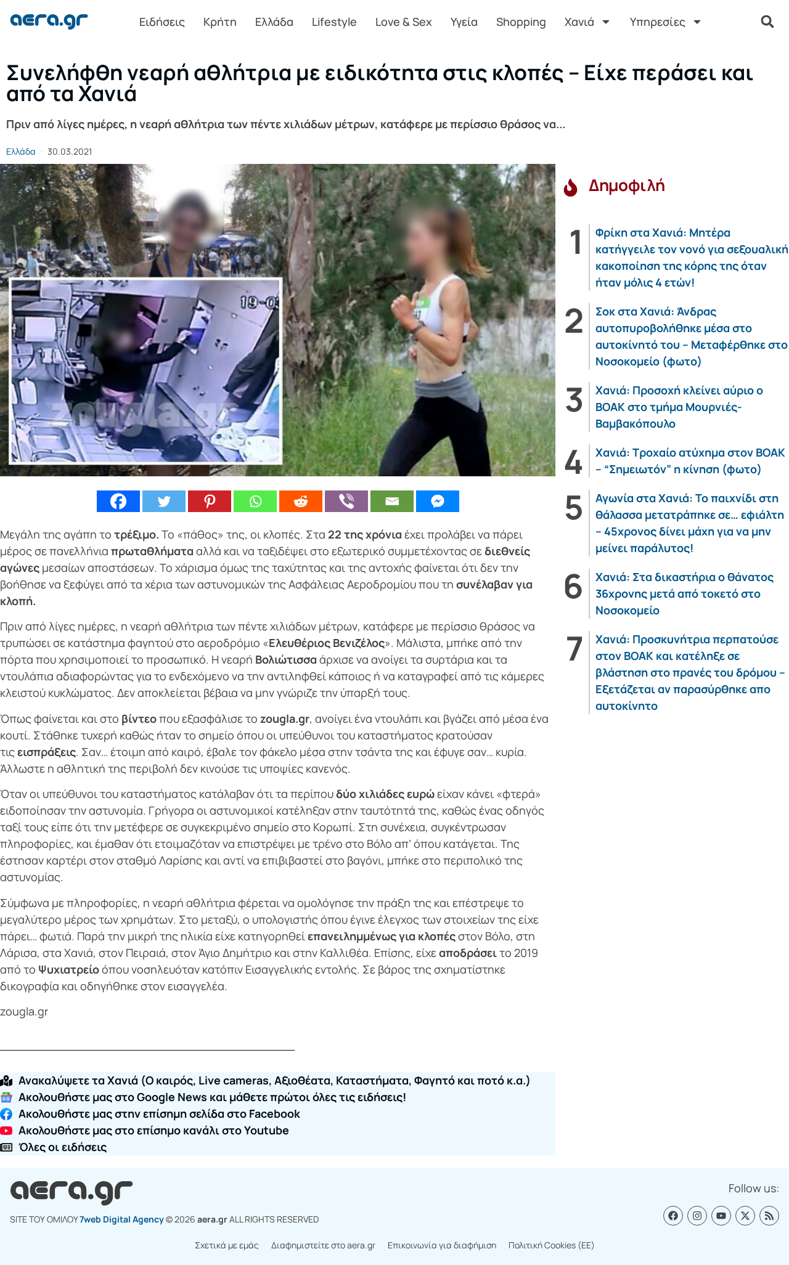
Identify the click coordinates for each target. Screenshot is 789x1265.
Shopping (521, 21)
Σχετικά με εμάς (227, 1245)
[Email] (392, 501)
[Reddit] (300, 501)
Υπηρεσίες (657, 21)
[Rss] (769, 1216)
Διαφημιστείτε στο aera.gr (323, 1245)
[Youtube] (721, 1216)
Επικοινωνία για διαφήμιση (442, 1245)
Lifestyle (334, 21)
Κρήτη (220, 21)
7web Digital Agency (122, 1219)
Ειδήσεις (162, 21)
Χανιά (579, 21)
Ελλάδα (274, 21)
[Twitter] (164, 501)
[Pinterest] (209, 501)
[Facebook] (118, 501)
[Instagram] (697, 1216)
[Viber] (346, 501)
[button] (767, 21)
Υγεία (464, 21)
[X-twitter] (745, 1216)
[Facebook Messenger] (437, 501)
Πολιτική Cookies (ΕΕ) (552, 1245)
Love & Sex (403, 21)
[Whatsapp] (255, 501)
